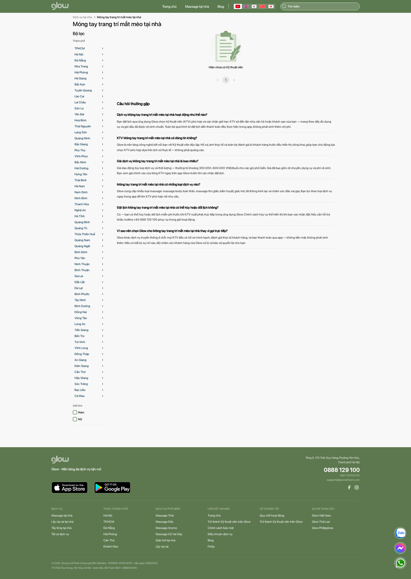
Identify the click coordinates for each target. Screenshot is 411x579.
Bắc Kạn (79, 84)
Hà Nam (79, 186)
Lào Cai (79, 96)
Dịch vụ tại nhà (82, 17)
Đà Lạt (78, 288)
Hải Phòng (81, 72)
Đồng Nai (80, 312)
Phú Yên (79, 258)
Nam (81, 412)
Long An (79, 324)
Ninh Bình (80, 198)
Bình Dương (82, 306)
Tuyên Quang (83, 90)
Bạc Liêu (79, 390)
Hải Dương (81, 168)
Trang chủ (169, 6)
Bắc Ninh (80, 162)
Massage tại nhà (197, 6)
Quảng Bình (82, 222)
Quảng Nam (82, 240)
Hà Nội (78, 54)
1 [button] (225, 80)
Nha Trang (81, 66)
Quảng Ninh (82, 138)
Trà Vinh (79, 342)
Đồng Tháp (81, 354)
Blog (220, 6)
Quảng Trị (80, 228)
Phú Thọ (79, 150)
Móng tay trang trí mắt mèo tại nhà (119, 17)
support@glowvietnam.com (343, 479)
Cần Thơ (80, 372)
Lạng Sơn (80, 132)
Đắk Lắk (79, 282)
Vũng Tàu (80, 318)
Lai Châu (80, 102)
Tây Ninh (80, 300)
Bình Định (80, 252)
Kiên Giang (81, 366)
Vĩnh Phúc (81, 156)
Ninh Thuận (82, 264)
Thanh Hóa (81, 204)
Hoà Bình (80, 120)
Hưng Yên (80, 174)
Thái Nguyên (82, 126)
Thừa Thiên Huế (84, 234)
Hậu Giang (81, 378)
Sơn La (78, 108)
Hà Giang (80, 78)
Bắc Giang (81, 144)
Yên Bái (79, 114)
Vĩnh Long (81, 348)
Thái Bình (80, 180)
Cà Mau (79, 396)
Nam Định (81, 192)
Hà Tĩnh (79, 216)
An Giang (80, 360)
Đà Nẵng (80, 60)
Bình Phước (81, 294)
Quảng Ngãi (82, 246)
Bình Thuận (81, 270)
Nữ (80, 419)
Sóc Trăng (81, 384)
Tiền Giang (81, 330)
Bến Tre (79, 336)
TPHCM (79, 48)
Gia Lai (78, 276)
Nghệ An (80, 210)
